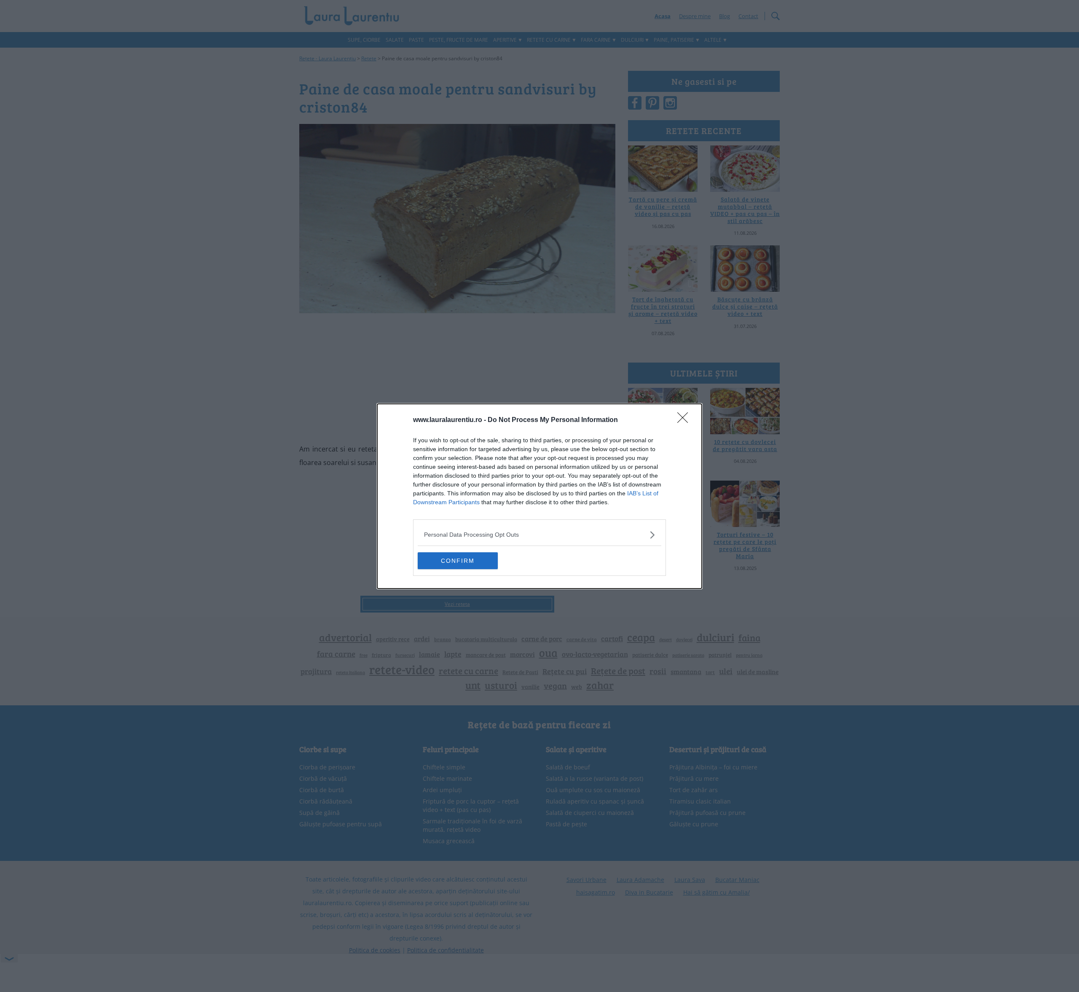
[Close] (685, 420)
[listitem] (539, 534)
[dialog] (539, 496)
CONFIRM (458, 560)
